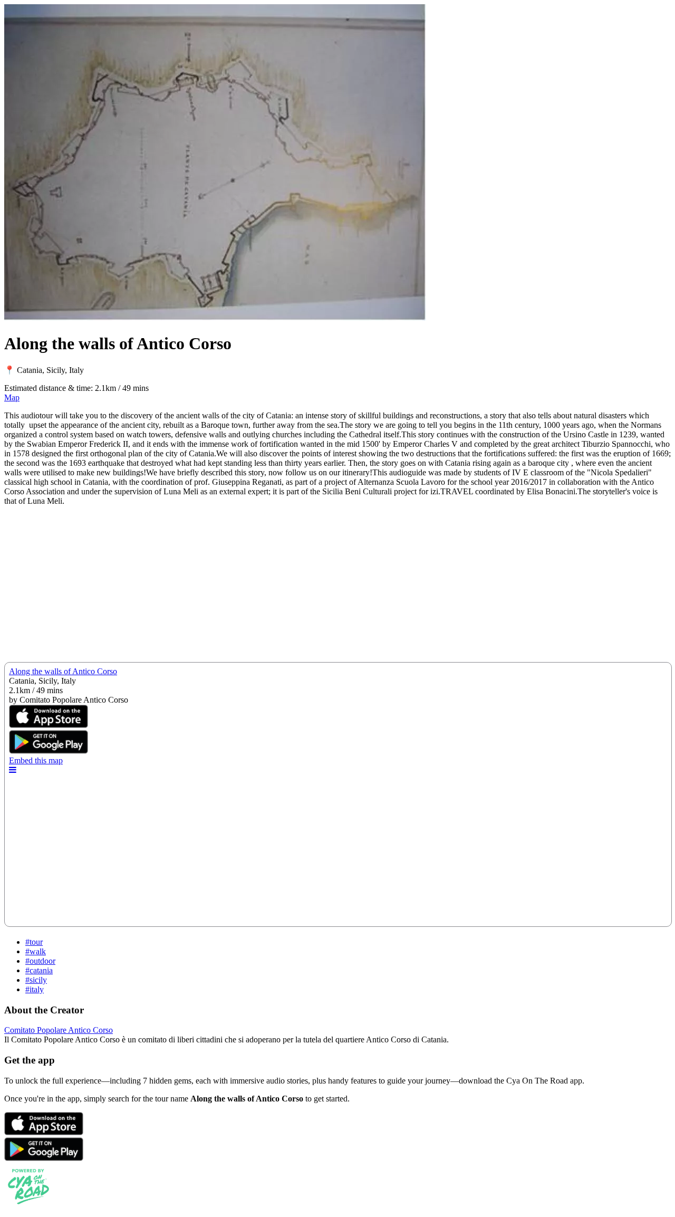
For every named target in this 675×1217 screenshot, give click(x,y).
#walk (35, 951)
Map (12, 397)
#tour (34, 941)
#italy (34, 989)
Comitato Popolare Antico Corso (58, 1030)
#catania (39, 970)
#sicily (36, 979)
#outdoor (40, 960)
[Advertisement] (320, 588)
